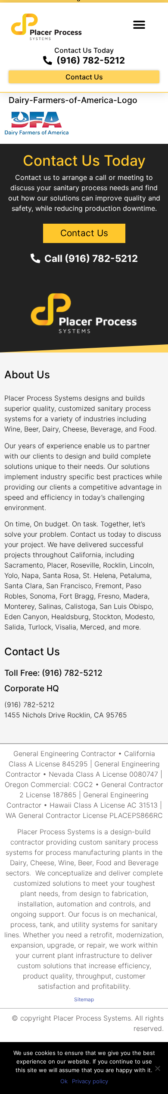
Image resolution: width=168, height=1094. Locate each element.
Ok (64, 1081)
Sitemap (84, 999)
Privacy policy (90, 1081)
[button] (139, 24)
